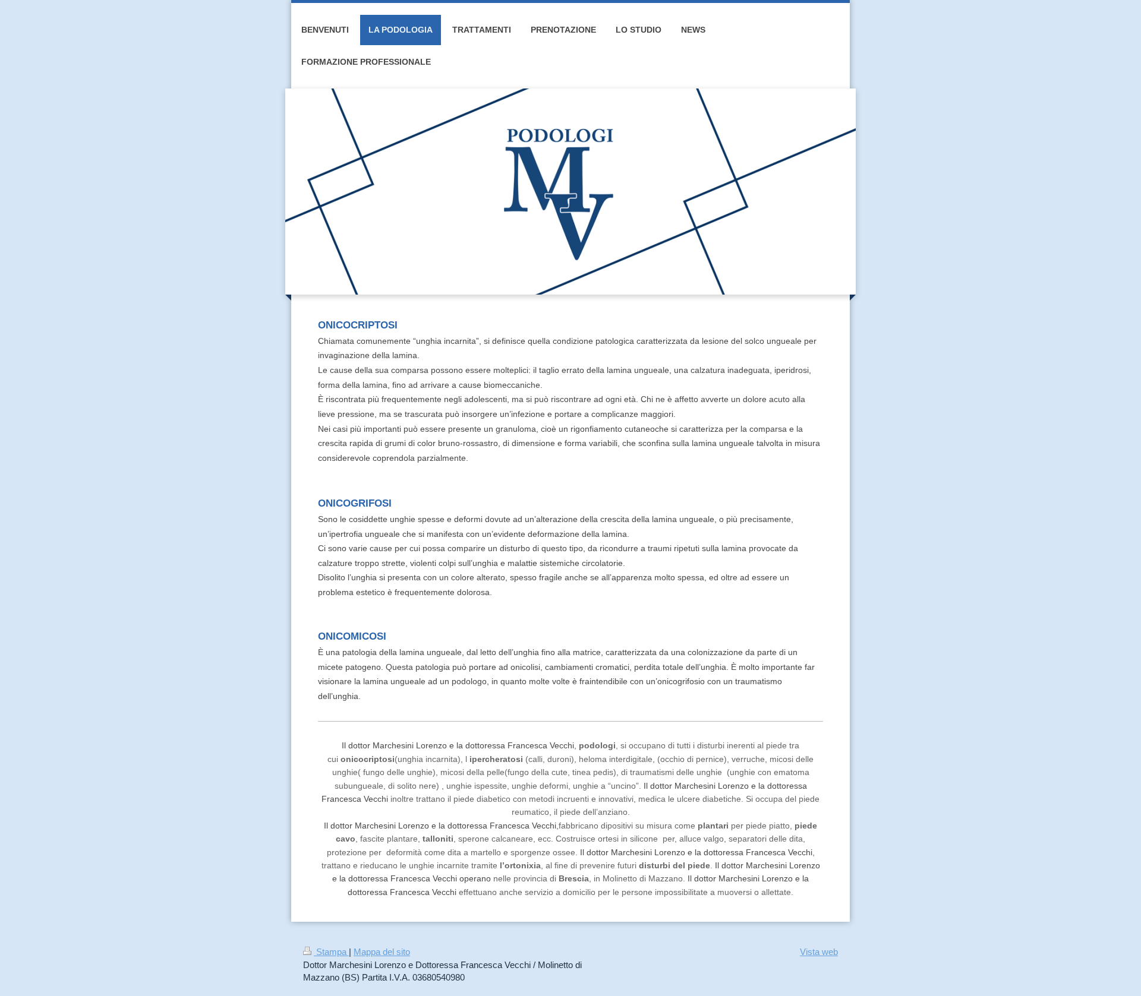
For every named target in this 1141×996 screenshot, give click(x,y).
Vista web (819, 952)
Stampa (331, 952)
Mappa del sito (382, 952)
